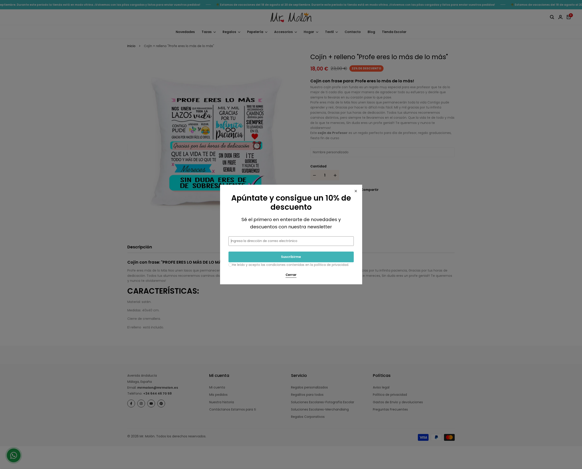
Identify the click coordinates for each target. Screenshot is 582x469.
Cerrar (291, 275)
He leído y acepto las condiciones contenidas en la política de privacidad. (290, 264)
